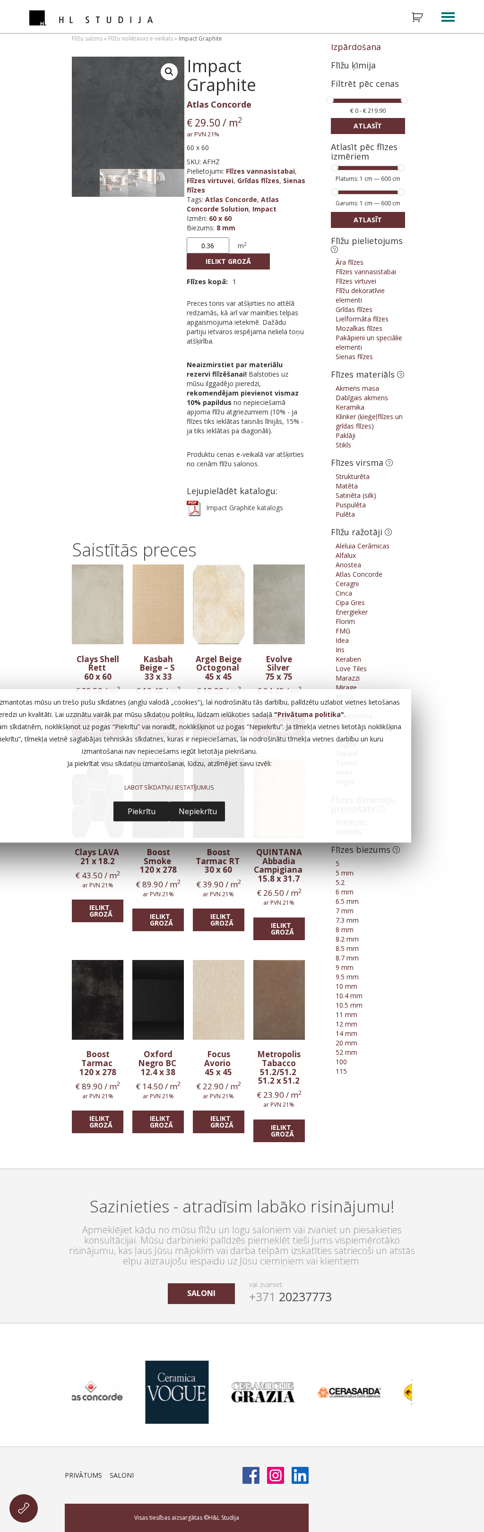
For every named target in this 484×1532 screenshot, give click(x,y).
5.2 (340, 882)
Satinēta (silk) (356, 495)
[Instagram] (275, 1475)
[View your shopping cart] (423, 17)
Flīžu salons (87, 38)
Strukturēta (353, 476)
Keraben (348, 659)
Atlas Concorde (219, 104)
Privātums (83, 1475)
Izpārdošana (356, 46)
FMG (343, 630)
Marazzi (348, 677)
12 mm (346, 1023)
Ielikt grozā (228, 261)
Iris (340, 649)
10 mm (346, 986)
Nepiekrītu (198, 811)
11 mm (346, 1014)
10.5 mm (349, 1005)
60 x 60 (220, 218)
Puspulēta (351, 504)
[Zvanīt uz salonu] (23, 1508)
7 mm (345, 910)
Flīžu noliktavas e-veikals (140, 38)
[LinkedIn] (300, 1475)
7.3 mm (347, 920)
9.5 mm (347, 976)
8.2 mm (347, 938)
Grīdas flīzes (258, 180)
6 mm (345, 891)
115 (341, 1071)
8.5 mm (347, 948)
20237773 (290, 1296)
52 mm (346, 1052)
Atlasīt (368, 125)
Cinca (344, 593)
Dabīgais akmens (362, 397)
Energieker (352, 611)
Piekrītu (142, 811)
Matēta (347, 485)
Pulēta (345, 514)
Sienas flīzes (354, 356)
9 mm (345, 967)
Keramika (350, 407)
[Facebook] (250, 1475)
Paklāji (345, 435)
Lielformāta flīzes (362, 318)
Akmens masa (357, 388)
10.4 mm (349, 995)
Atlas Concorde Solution (233, 204)
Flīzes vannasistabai (260, 171)
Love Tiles (351, 668)
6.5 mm (347, 901)
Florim (345, 621)
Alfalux (346, 555)
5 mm (345, 872)
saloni (201, 1293)
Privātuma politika (309, 714)
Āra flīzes (349, 262)
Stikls (343, 444)
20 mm (346, 1042)
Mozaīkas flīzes (359, 328)
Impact (264, 208)
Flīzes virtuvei (210, 180)
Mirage (346, 687)
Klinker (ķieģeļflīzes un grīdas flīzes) (369, 421)
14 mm (346, 1033)
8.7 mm (347, 957)
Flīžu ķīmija (353, 65)
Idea (342, 640)
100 (341, 1061)
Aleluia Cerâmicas (362, 545)
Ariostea (348, 564)
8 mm (225, 227)
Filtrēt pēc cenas (365, 84)
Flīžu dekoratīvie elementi (360, 295)
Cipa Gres (350, 602)
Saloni (122, 1475)
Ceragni (347, 583)
